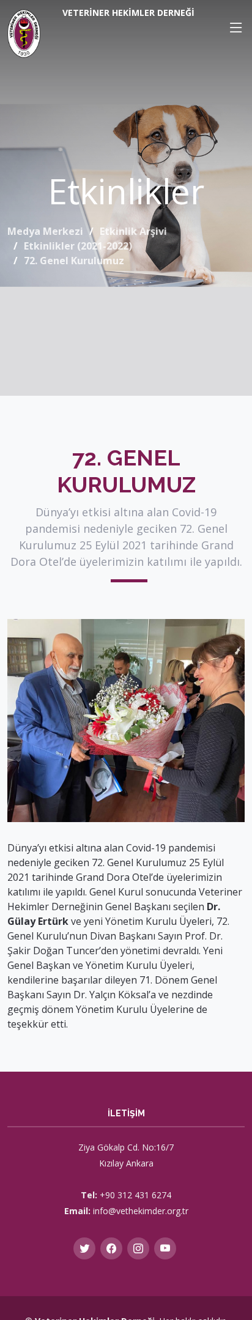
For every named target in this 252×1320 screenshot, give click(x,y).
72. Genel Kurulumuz (74, 260)
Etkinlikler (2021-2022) (78, 246)
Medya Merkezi (45, 231)
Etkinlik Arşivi (133, 231)
